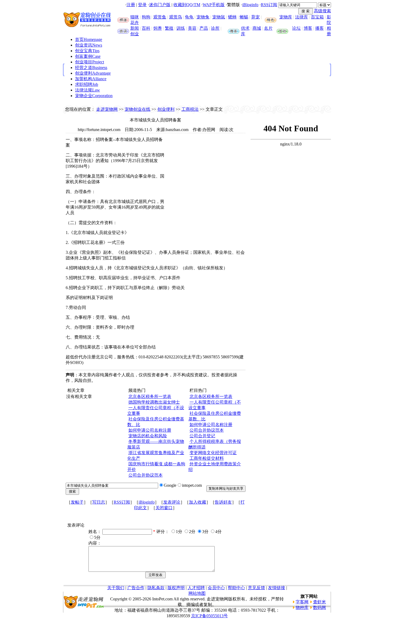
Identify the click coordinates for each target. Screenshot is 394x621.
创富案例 (88, 56)
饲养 (157, 28)
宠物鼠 (218, 17)
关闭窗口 (164, 507)
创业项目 (89, 62)
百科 (146, 28)
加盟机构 (90, 78)
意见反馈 (256, 587)
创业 (134, 34)
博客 (308, 28)
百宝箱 (317, 17)
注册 (131, 4)
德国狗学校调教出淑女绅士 (154, 402)
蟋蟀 (232, 17)
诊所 (215, 28)
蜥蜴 (244, 17)
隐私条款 (156, 587)
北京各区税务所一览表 (149, 396)
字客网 (302, 602)
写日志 (98, 502)
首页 (88, 39)
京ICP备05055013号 (209, 616)
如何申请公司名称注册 (149, 430)
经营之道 (91, 67)
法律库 (301, 17)
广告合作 (135, 587)
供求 (245, 28)
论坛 (296, 28)
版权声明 (176, 587)
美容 (192, 28)
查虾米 (319, 602)
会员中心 (216, 587)
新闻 (134, 28)
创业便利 (93, 73)
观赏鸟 (175, 17)
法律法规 (87, 90)
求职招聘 (86, 84)
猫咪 (134, 17)
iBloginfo (250, 4)
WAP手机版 (214, 4)
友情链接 (276, 587)
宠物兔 (202, 17)
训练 (180, 28)
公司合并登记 (202, 436)
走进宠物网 (107, 109)
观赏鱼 (159, 17)
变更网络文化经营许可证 (213, 452)
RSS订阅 (269, 4)
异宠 (255, 17)
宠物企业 (94, 95)
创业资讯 (88, 45)
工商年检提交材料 (206, 458)
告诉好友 (223, 502)
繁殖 (169, 28)
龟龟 (189, 17)
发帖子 (77, 502)
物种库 (302, 607)
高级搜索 (322, 11)
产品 (203, 28)
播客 (319, 28)
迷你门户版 (159, 4)
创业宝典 (87, 50)
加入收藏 (197, 502)
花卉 (134, 22)
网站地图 (197, 593)
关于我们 (115, 587)
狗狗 (146, 17)
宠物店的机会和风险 (147, 436)
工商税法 (190, 109)
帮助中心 (236, 587)
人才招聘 (196, 587)
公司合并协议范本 (145, 475)
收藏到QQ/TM (186, 4)
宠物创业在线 (137, 109)
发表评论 (171, 502)
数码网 (319, 607)
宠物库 (285, 17)
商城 (256, 28)
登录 (142, 4)
